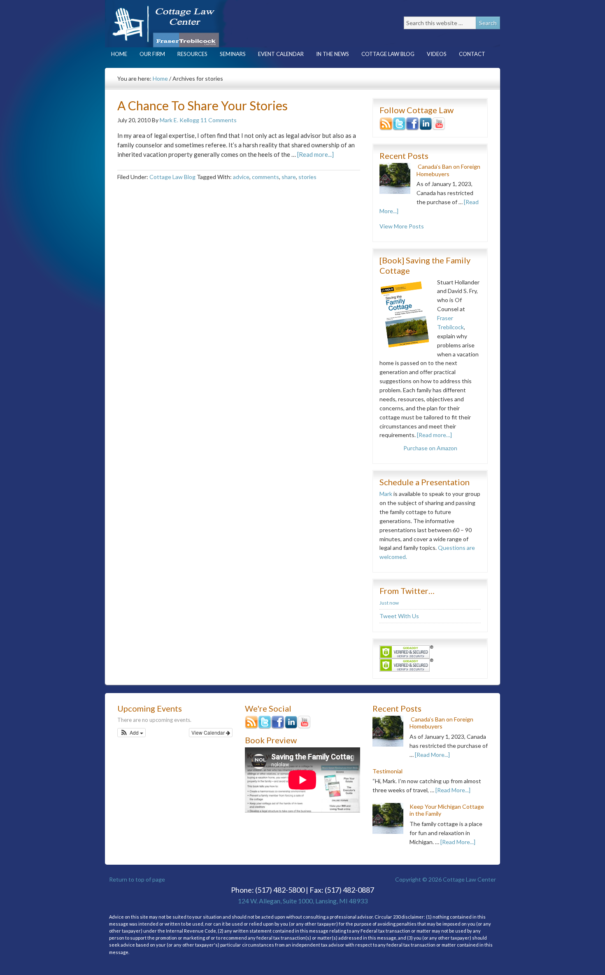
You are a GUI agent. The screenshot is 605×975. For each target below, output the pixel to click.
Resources (189, 54)
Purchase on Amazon (430, 447)
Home (119, 54)
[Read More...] (432, 754)
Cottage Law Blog (384, 54)
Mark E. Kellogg (179, 119)
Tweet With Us (399, 615)
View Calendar (208, 732)
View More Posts (401, 226)
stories (307, 176)
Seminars (233, 54)
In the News (332, 54)
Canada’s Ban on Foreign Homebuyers (448, 170)
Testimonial (387, 771)
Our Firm (149, 54)
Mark (385, 493)
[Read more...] (315, 154)
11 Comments (218, 119)
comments (265, 176)
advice (241, 176)
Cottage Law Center (177, 23)
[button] (131, 732)
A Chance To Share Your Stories (202, 105)
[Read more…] (434, 434)
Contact (469, 54)
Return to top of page (137, 879)
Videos (437, 54)
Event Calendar (281, 54)
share (289, 176)
